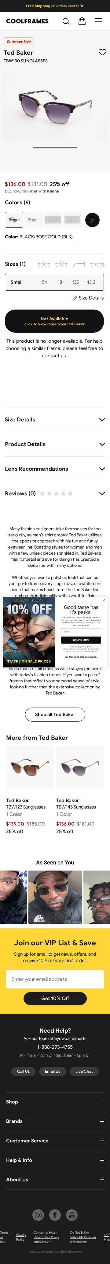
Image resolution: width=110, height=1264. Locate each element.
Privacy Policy (21, 1237)
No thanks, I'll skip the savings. (81, 657)
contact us (54, 356)
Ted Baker (18, 53)
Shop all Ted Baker (55, 714)
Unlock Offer (81, 640)
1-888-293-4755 (55, 1047)
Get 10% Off (55, 999)
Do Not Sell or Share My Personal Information (83, 1237)
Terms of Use (4, 1237)
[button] (55, 897)
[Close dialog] (103, 600)
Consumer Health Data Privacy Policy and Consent (46, 1237)
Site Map (107, 1237)
